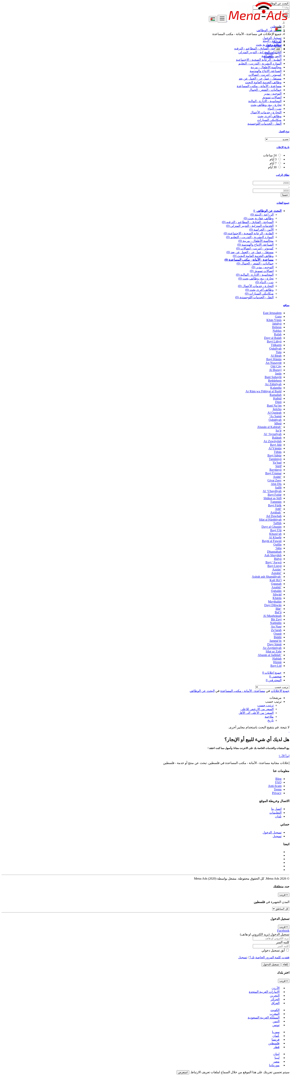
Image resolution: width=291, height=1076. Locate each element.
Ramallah (275, 395)
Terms (277, 789)
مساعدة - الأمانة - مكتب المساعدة (259, 86)
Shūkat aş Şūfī (272, 498)
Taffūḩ (277, 523)
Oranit (277, 633)
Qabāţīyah (275, 419)
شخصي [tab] (275, 676)
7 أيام (273, 163)
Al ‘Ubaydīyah (272, 491)
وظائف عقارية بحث (259, 218)
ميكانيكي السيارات (269, 120)
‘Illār (278, 608)
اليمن (276, 1021)
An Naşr (276, 626)
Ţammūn (275, 501)
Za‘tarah (276, 630)
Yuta (278, 352)
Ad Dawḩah (273, 516)
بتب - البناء (274, 108)
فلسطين (274, 1043)
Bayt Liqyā (274, 566)
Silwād (277, 594)
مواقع (286, 305)
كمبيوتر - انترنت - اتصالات (264, 74)
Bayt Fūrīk (274, 505)
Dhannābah (274, 551)
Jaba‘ (278, 548)
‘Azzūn (276, 569)
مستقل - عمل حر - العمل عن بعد (260, 78)
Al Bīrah (276, 355)
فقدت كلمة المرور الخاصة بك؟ (269, 957)
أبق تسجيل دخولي (273, 950)
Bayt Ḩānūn (273, 359)
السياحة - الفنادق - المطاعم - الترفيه (248, 222)
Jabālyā (276, 323)
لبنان (276, 1054)
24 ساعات (270, 155)
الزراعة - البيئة (262, 214)
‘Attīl (278, 509)
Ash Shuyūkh (272, 555)
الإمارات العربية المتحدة (264, 991)
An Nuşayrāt (273, 362)
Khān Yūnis (273, 320)
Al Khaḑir (275, 537)
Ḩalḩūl (277, 398)
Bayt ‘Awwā (273, 562)
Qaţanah (276, 583)
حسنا (285, 194)
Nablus (277, 330)
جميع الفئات (283, 202)
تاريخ (270, 720)
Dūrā (278, 402)
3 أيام (273, 159)
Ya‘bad (277, 462)
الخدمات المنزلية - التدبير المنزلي (250, 225)
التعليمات (275, 812)
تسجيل (277, 41)
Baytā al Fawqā (271, 541)
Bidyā (277, 558)
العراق (275, 1003)
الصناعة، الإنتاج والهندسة (265, 71)
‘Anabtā (276, 587)
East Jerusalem (272, 313)
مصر (276, 1061)
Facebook (283, 930)
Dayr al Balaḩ (272, 338)
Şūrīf (278, 466)
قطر (277, 1047)
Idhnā (277, 423)
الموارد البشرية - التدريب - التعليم (259, 63)
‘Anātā (277, 477)
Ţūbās (277, 452)
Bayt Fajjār (274, 494)
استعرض (183, 1072)
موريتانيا (274, 1065)
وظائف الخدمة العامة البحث (263, 82)
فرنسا (276, 1039)
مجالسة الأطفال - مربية (266, 67)
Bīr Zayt (276, 619)
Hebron (276, 327)
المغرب (275, 1013)
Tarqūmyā (275, 459)
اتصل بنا (276, 809)
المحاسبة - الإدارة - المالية (264, 101)
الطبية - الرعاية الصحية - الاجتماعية (249, 233)
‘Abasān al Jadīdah (269, 655)
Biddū (277, 637)
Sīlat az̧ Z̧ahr (273, 651)
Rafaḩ (277, 334)
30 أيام (272, 167)
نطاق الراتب (282, 174)
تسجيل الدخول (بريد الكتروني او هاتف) (264, 934)
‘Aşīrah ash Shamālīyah (266, 576)
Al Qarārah (274, 412)
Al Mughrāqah (272, 615)
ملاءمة (269, 716)
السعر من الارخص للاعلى (257, 709)
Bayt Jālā (275, 444)
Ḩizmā (277, 662)
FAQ (278, 782)
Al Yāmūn (274, 448)
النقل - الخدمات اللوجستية (264, 123)
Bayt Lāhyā (274, 341)
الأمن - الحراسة (261, 229)
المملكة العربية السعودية (264, 1017)
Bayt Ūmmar (273, 473)
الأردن (276, 988)
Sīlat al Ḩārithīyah (270, 519)
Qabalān (276, 591)
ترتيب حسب (265, 705)
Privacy (276, 793)
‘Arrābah (275, 512)
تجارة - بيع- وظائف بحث (266, 105)
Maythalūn (274, 601)
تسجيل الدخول (271, 38)
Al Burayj (275, 370)
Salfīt (278, 487)
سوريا (276, 1032)
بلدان (278, 816)
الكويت (275, 1010)
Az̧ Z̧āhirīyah (273, 384)
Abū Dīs (276, 484)
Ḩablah (276, 658)
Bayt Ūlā (275, 530)
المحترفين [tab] (273, 680)
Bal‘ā (278, 612)
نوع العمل (284, 131)
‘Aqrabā (276, 573)
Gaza (278, 316)
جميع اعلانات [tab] (271, 672)
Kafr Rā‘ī (275, 580)
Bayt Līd (275, 665)
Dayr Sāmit (274, 644)
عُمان (276, 1035)
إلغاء (285, 964)
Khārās (277, 598)
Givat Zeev (274, 480)
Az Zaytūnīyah (272, 648)
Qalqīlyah (275, 348)
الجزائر (275, 999)
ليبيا (277, 1057)
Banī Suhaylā (273, 377)
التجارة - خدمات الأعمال (265, 112)
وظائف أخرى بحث (269, 116)
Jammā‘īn (275, 640)
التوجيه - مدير (272, 93)
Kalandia (275, 387)
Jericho (277, 409)
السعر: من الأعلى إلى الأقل (256, 712)
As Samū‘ (275, 416)
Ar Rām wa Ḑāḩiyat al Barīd (263, 391)
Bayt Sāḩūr (274, 455)
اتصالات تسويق (271, 97)
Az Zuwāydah (272, 441)
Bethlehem (274, 380)
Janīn (278, 373)
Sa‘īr (278, 430)
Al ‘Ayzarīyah (272, 434)
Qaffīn (277, 544)
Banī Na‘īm (274, 405)
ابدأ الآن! (284, 756)
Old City (276, 366)
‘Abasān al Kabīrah (269, 427)
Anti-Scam (274, 786)
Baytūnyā (275, 469)
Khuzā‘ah (275, 534)
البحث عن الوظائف (202, 691)
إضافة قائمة (273, 45)
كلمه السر (282, 942)
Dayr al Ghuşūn (271, 526)
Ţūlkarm (276, 345)
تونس (276, 1025)
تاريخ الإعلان (282, 147)
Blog (278, 778)
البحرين (275, 995)
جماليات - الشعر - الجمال (265, 89)
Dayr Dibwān (272, 605)
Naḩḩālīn (275, 623)
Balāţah (276, 437)
